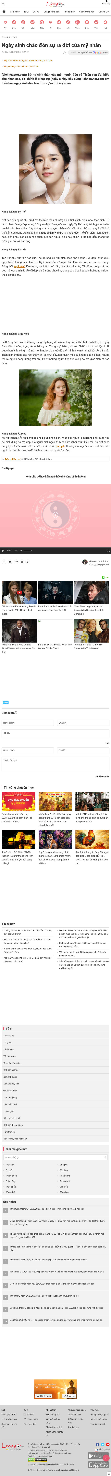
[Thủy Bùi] (85, 562)
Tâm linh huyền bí (98, 1424)
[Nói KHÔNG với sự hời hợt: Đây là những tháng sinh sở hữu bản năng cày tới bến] (92, 801)
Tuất (96, 28)
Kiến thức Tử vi (10, 1104)
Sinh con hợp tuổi (11, 1070)
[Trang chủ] (4, 11)
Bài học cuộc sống (98, 1419)
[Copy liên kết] (27, 562)
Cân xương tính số (11, 1118)
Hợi (105, 28)
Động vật (64, 1164)
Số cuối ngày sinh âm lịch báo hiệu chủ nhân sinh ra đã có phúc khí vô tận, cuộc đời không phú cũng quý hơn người (84, 965)
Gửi (107, 743)
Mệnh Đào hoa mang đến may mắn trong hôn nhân (28, 60)
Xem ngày (15, 11)
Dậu (87, 28)
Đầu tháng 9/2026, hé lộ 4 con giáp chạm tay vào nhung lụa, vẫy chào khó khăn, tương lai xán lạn (56, 1320)
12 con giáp (8, 1111)
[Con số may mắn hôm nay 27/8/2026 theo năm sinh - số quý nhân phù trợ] (18, 801)
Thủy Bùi (93, 561)
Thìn (42, 28)
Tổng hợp (64, 1192)
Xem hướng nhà (53, 1414)
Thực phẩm (11, 1187)
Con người (65, 1181)
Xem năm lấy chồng (12, 1063)
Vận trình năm (9, 1056)
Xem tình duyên (10, 1077)
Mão (32, 28)
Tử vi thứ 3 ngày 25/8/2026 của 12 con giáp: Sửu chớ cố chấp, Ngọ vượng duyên (48, 1259)
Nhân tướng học (86, 11)
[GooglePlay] (98, 1459)
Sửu (14, 28)
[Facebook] (97, 1445)
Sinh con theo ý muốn (13, 1125)
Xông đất (7, 1042)
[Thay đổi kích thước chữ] (64, 53)
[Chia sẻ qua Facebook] (4, 562)
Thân (77, 28)
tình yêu (60, 446)
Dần (23, 28)
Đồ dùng (64, 1170)
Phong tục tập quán (99, 1414)
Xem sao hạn (9, 1035)
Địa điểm (64, 1187)
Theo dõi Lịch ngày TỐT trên (81, 53)
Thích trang (45, 1396)
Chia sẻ (70, 1396)
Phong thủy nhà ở (54, 1427)
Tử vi (26, 11)
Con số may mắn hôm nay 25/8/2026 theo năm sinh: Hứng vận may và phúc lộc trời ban (52, 1283)
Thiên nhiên (11, 1175)
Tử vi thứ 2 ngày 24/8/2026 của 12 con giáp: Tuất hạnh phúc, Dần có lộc (44, 1296)
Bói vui (36, 11)
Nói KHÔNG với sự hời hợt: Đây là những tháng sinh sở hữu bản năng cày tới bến (91, 818)
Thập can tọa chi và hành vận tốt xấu (21, 66)
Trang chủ (6, 37)
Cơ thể (9, 1170)
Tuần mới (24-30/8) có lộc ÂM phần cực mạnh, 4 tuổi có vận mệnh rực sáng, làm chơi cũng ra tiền (57, 1271)
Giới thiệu (31, 1470)
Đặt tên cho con (10, 1090)
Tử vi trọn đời (9, 1132)
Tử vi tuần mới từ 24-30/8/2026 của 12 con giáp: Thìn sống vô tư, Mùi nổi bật (47, 1209)
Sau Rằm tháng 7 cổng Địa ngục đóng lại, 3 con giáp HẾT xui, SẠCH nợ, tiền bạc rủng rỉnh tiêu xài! (56, 1308)
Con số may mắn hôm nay (15, 1139)
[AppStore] (98, 1468)
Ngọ (59, 28)
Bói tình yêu (73, 1427)
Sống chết (10, 1192)
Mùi (68, 28)
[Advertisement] (44, 108)
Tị (50, 28)
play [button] (3, 551)
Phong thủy (69, 11)
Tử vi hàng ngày (31, 1419)
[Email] (22, 562)
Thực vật (10, 1164)
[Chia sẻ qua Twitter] (10, 562)
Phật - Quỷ (10, 1181)
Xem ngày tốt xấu (9, 1414)
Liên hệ (76, 1470)
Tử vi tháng (8, 1049)
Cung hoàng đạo (52, 11)
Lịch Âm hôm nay (9, 1419)
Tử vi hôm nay (74, 1414)
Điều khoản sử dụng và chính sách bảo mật (54, 1470)
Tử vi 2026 (28, 1414)
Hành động (65, 1175)
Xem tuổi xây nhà (11, 1084)
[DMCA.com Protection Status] (37, 1461)
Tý (5, 28)
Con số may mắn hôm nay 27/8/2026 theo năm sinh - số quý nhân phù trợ (17, 818)
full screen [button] (108, 550)
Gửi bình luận (102, 776)
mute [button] (22, 551)
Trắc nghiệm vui (13, 459)
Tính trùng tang (10, 1097)
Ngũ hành (19, 266)
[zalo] (16, 562)
